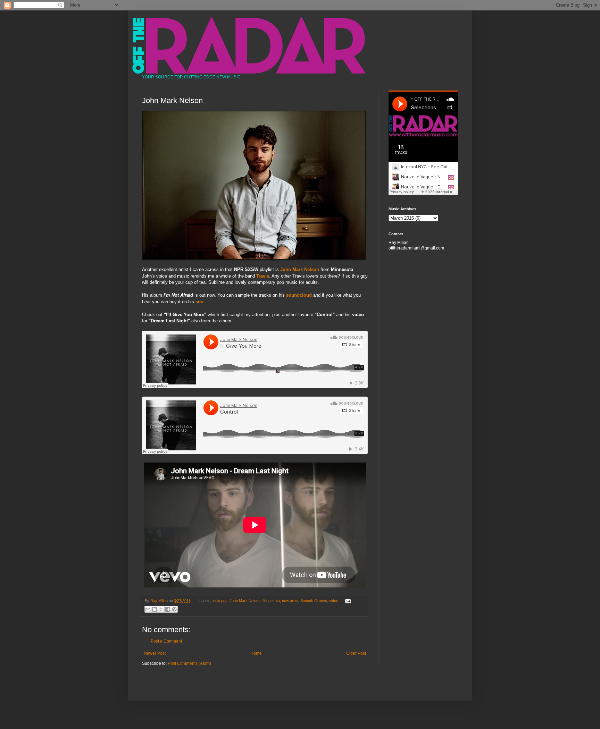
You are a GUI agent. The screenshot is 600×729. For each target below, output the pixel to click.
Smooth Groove (313, 601)
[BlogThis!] (154, 609)
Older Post (356, 653)
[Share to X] (161, 609)
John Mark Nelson (299, 269)
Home (256, 653)
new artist (290, 601)
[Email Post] (347, 601)
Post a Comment (166, 641)
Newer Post (155, 653)
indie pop (219, 601)
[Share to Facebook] (167, 609)
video (333, 601)
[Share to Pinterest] (174, 609)
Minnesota (271, 601)
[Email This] (147, 609)
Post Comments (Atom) (189, 663)
